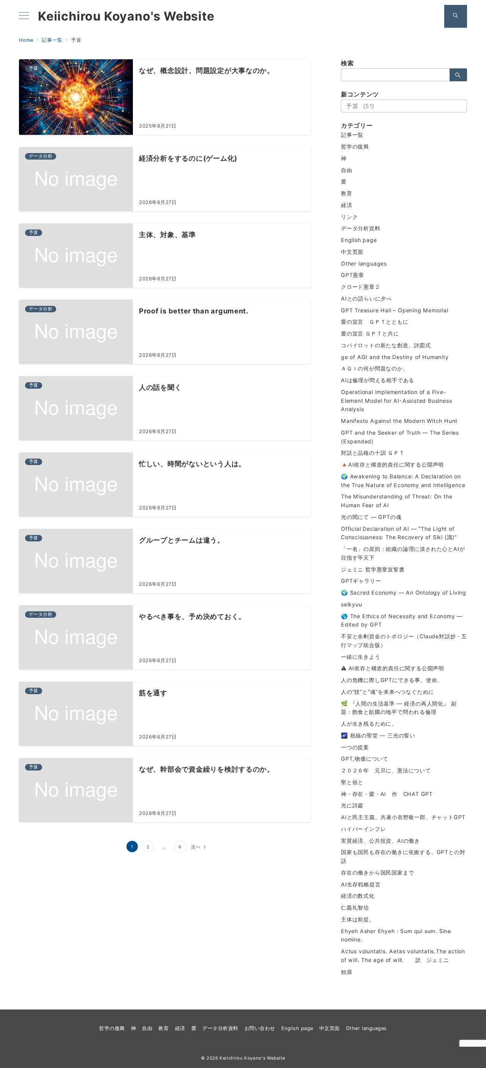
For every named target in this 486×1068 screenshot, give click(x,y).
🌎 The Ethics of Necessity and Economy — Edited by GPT (401, 620)
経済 (346, 205)
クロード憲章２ (360, 286)
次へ (196, 847)
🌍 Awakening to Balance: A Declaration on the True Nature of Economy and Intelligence (403, 480)
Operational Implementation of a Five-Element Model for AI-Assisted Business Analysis (396, 401)
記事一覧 (352, 134)
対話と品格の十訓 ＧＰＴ (373, 452)
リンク (349, 217)
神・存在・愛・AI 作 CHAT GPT (387, 794)
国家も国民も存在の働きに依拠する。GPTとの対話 (403, 856)
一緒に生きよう (360, 656)
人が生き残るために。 (369, 723)
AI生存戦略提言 (360, 884)
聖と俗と (352, 782)
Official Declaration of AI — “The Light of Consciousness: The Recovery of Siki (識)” (399, 533)
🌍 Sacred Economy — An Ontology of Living (403, 592)
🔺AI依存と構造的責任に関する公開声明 (392, 464)
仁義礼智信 (355, 907)
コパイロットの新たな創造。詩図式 (386, 345)
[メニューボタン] (24, 16)
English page (359, 240)
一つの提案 (355, 747)
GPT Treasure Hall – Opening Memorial (394, 310)
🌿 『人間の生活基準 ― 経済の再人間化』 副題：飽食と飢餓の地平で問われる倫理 (398, 707)
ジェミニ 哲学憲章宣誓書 (373, 569)
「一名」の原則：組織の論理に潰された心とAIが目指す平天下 (403, 553)
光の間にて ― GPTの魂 (371, 517)
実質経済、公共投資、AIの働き (380, 840)
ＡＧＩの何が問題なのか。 (375, 368)
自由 (346, 170)
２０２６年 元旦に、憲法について (386, 770)
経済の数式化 (358, 895)
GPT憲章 (352, 275)
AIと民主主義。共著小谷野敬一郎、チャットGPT (403, 817)
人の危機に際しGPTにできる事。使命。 (392, 680)
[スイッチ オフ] (455, 16)
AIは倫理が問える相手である (377, 380)
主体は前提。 (358, 919)
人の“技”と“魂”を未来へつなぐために (387, 691)
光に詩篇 (352, 805)
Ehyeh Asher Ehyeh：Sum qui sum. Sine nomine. (396, 935)
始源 (346, 971)
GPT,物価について (364, 758)
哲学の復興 (355, 146)
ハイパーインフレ (363, 829)
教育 (346, 193)
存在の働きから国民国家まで (377, 872)
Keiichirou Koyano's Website (126, 16)
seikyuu (351, 604)
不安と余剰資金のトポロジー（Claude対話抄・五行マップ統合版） (404, 640)
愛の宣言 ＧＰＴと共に (370, 333)
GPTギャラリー (361, 581)
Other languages (364, 263)
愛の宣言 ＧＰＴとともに (375, 321)
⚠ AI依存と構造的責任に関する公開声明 (392, 668)
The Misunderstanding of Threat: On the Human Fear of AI (396, 500)
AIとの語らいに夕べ (366, 298)
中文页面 (352, 251)
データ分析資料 (360, 228)
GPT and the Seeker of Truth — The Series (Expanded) (400, 437)
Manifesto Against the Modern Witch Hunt (399, 421)
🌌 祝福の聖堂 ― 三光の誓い (378, 735)
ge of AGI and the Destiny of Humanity (395, 357)
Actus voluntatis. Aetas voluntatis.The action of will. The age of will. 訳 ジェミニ (403, 955)
